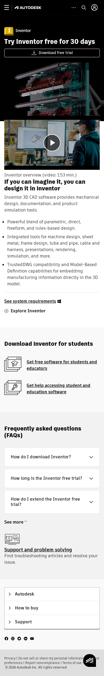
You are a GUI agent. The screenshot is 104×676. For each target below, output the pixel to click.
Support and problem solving (38, 549)
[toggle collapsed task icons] (73, 7)
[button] (52, 457)
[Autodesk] (29, 8)
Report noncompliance (42, 662)
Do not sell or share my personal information (52, 658)
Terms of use (72, 662)
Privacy (9, 658)
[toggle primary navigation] (9, 7)
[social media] (19, 638)
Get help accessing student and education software (58, 388)
